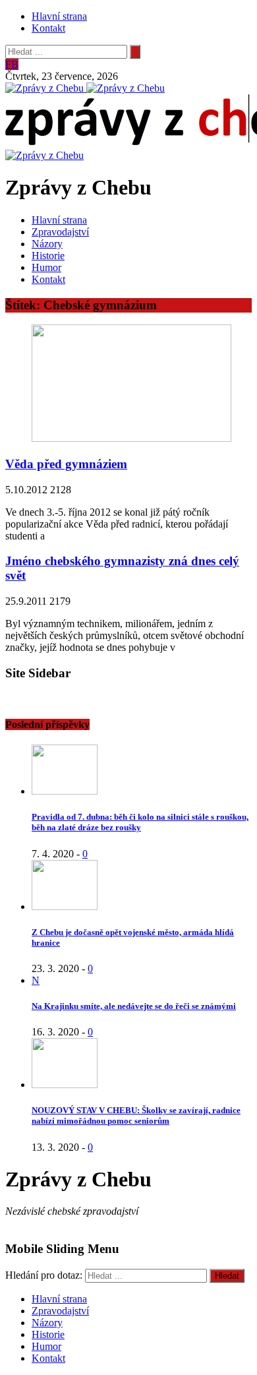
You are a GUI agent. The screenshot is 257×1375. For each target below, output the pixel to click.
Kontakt (48, 28)
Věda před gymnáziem (66, 464)
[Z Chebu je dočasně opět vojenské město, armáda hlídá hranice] (65, 906)
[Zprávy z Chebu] (45, 88)
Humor (46, 267)
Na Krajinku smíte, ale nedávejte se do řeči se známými (134, 1006)
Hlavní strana (59, 16)
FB (11, 64)
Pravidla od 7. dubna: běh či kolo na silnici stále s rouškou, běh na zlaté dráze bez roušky (140, 822)
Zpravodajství (60, 231)
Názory (47, 243)
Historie (48, 255)
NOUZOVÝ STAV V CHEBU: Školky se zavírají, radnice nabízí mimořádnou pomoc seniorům (136, 1115)
